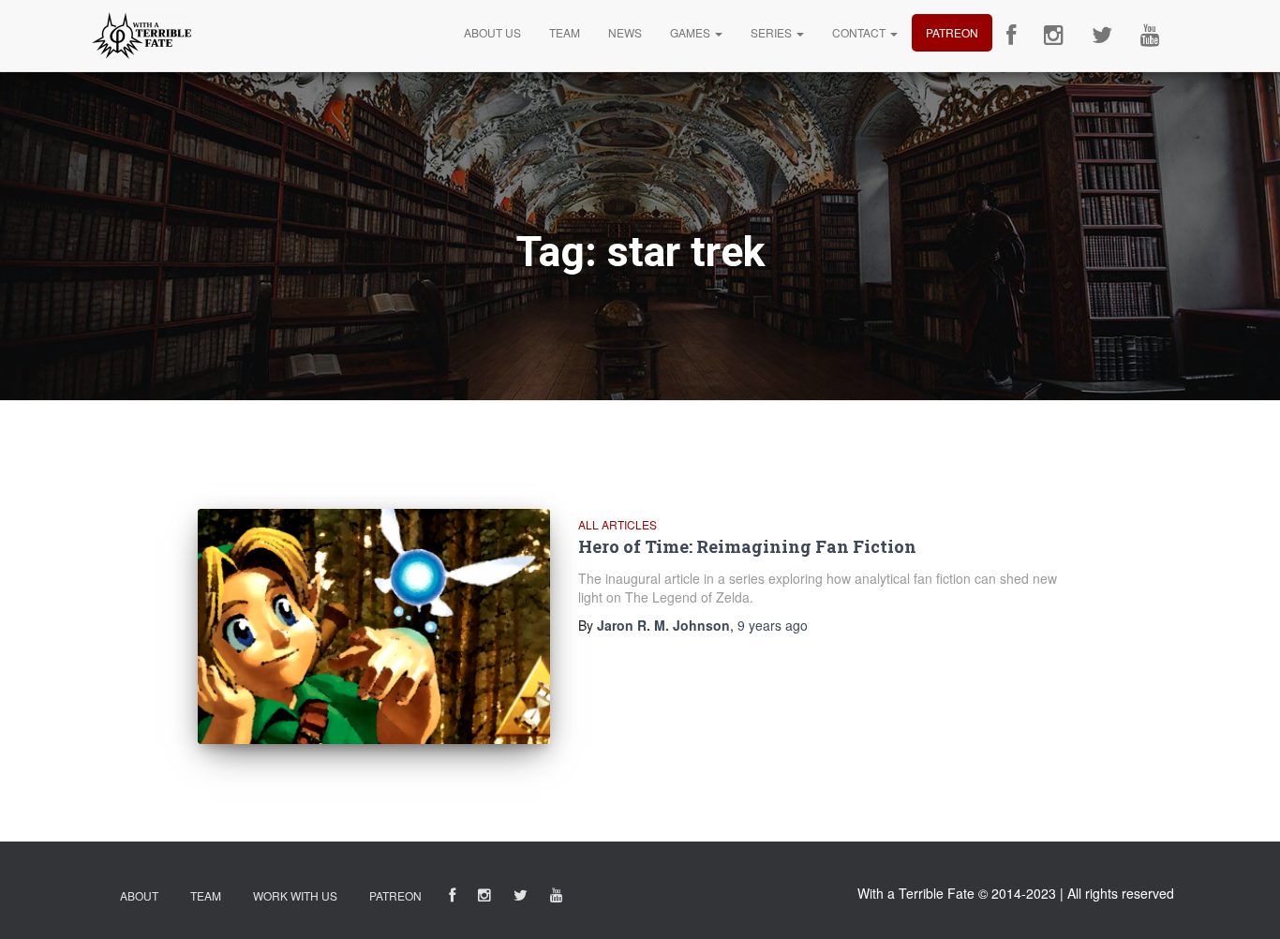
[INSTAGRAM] (484, 898)
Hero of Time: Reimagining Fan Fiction (747, 546)
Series (773, 32)
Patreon (952, 32)
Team (564, 32)
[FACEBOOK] (452, 898)
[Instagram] (1054, 35)
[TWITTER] (520, 898)
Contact (860, 32)
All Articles (617, 524)
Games (691, 32)
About (139, 895)
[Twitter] (1102, 35)
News (625, 32)
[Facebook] (1011, 35)
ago (772, 625)
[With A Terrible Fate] (141, 35)
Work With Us (295, 895)
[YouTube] (1150, 35)
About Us (492, 32)
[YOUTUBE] (557, 898)
